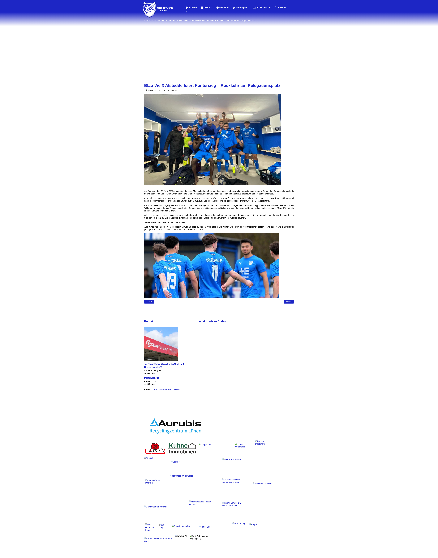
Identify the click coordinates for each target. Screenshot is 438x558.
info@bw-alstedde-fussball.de (166, 389)
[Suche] (186, 12)
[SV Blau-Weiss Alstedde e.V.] (149, 9)
